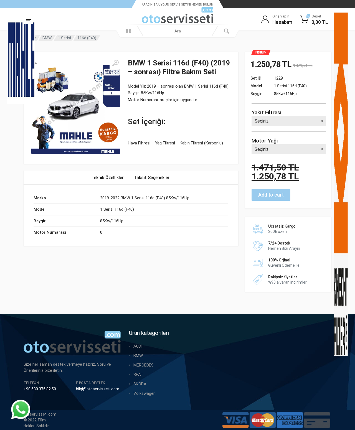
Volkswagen (144, 393)
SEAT (138, 374)
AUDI (137, 346)
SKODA (139, 383)
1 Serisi (64, 38)
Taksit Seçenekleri (152, 177)
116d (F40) (86, 38)
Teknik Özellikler (107, 177)
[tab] (107, 178)
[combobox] (177, 31)
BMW (47, 38)
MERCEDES (143, 365)
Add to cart (271, 195)
